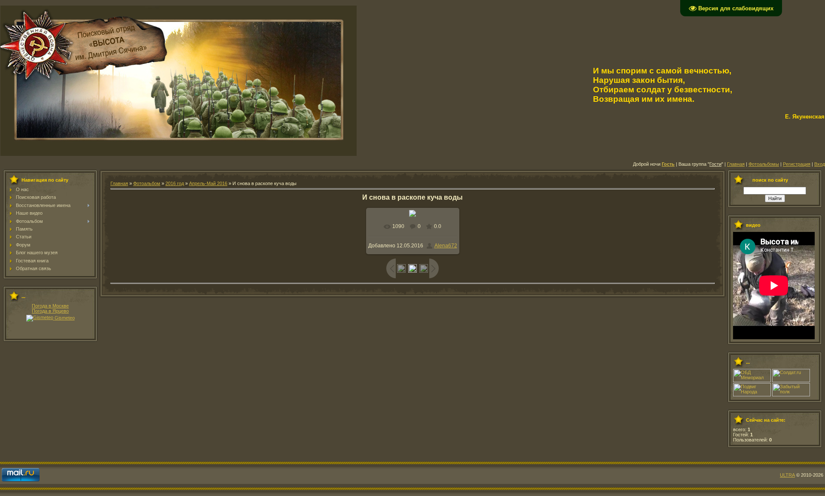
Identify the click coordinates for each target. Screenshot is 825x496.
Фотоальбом (146, 183)
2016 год (174, 183)
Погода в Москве (50, 305)
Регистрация (796, 164)
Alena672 (445, 246)
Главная (736, 164)
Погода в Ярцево (50, 310)
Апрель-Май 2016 (208, 183)
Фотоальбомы (764, 164)
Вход (819, 164)
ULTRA (787, 475)
